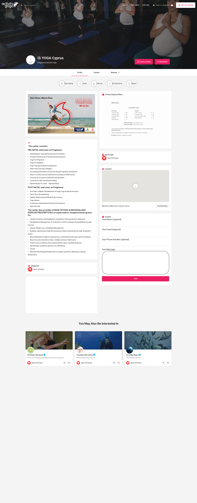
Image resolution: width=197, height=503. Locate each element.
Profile (79, 72)
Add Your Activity (187, 5)
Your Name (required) (111, 219)
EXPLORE (145, 5)
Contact (97, 72)
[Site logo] (10, 5)
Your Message (108, 249)
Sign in (158, 5)
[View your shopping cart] (172, 5)
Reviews (115, 72)
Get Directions (162, 206)
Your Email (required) (111, 229)
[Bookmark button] (69, 363)
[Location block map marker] (135, 186)
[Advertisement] (61, 295)
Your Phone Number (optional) (115, 239)
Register (166, 5)
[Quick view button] (64, 363)
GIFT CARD (135, 5)
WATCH (125, 5)
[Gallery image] (135, 121)
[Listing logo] (30, 59)
